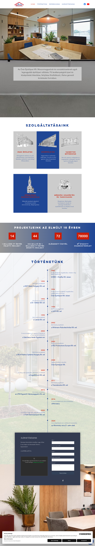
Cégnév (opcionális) (56, 445)
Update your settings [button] (38, 462)
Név (53, 440)
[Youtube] (88, 4)
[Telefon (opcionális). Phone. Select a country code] (54, 460)
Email (53, 451)
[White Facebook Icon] (63, 481)
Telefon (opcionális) (56, 457)
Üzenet (54, 463)
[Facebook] (84, 4)
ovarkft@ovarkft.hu (26, 451)
